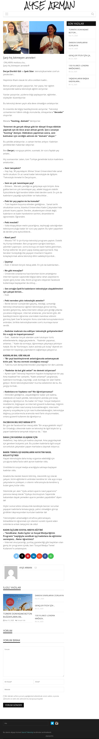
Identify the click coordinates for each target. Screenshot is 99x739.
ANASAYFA (49, 736)
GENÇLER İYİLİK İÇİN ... (45, 605)
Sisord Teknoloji (27, 732)
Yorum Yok (21, 620)
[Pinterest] (28, 556)
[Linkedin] (33, 556)
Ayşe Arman (25, 567)
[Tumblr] (22, 556)
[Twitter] (16, 556)
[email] (36, 568)
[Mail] (39, 556)
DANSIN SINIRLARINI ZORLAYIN (49, 595)
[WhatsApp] (51, 556)
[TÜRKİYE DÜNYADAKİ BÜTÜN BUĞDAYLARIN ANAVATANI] (19, 602)
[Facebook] (45, 556)
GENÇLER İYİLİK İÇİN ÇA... (80, 55)
